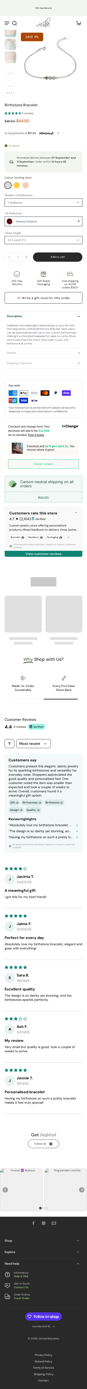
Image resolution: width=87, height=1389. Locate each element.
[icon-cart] (77, 23)
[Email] (54, 1223)
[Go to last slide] (5, 1190)
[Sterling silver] (8, 185)
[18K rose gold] (25, 185)
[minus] (9, 257)
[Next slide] (81, 1190)
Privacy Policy (43, 1355)
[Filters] (9, 743)
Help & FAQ (21, 1276)
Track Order (22, 1298)
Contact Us (21, 1287)
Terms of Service (43, 1368)
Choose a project (43, 464)
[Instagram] (44, 1223)
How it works (36, 435)
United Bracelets (49, 1338)
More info (43, 497)
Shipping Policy (43, 1374)
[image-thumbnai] (10, 31)
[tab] (40, 1208)
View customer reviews (43, 554)
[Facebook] (33, 1223)
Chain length (13, 233)
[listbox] (43, 221)
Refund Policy (43, 1361)
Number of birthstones (18, 195)
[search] (14, 23)
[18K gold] (16, 185)
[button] (13, 113)
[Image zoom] (50, 62)
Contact (43, 1380)
